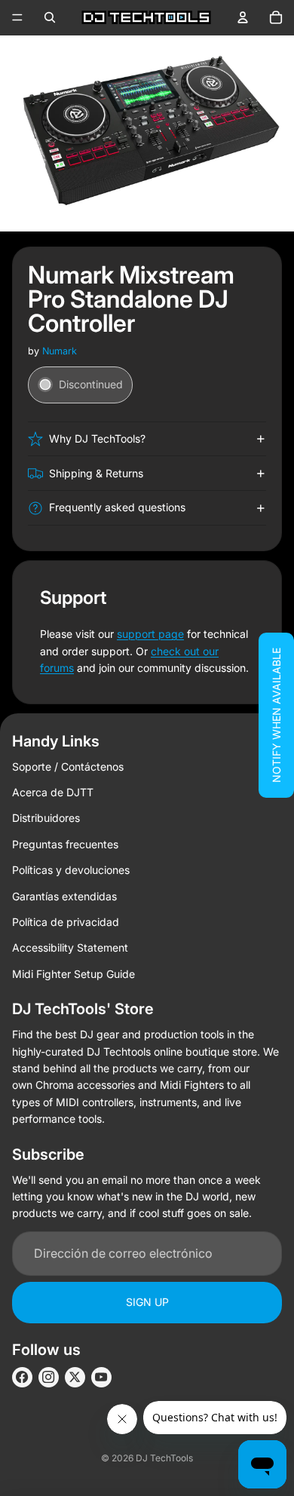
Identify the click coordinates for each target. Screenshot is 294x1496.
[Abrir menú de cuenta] (242, 17)
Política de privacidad (65, 921)
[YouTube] (101, 1377)
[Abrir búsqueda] (49, 17)
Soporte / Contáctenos (68, 766)
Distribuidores (46, 817)
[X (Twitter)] (75, 1377)
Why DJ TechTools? (97, 438)
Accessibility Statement (70, 947)
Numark (59, 351)
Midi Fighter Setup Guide (73, 973)
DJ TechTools (164, 1458)
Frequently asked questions (117, 507)
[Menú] (17, 17)
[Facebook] (22, 1377)
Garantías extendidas (64, 896)
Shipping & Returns (96, 473)
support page (150, 633)
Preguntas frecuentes (65, 844)
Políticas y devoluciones (71, 869)
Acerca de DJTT (52, 792)
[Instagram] (48, 1377)
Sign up (147, 1301)
